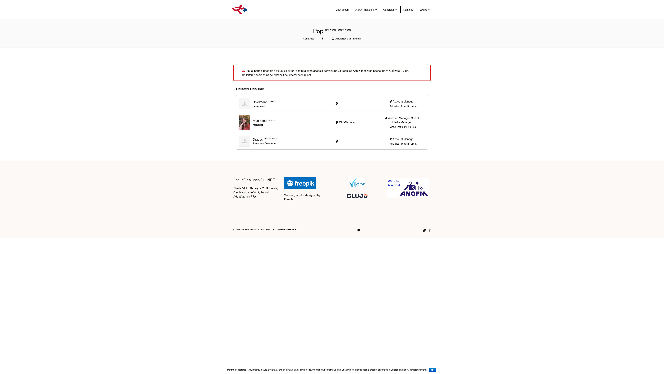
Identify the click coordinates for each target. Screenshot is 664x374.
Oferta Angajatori (364, 9)
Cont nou (408, 9)
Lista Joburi (342, 9)
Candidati (388, 9)
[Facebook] (430, 229)
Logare (423, 9)
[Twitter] (424, 229)
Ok (432, 370)
